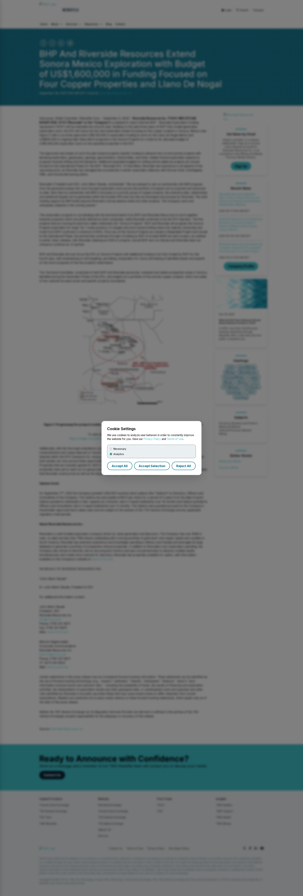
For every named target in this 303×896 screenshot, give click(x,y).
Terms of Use (175, 439)
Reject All (183, 466)
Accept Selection (152, 466)
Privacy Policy (152, 439)
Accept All (120, 466)
